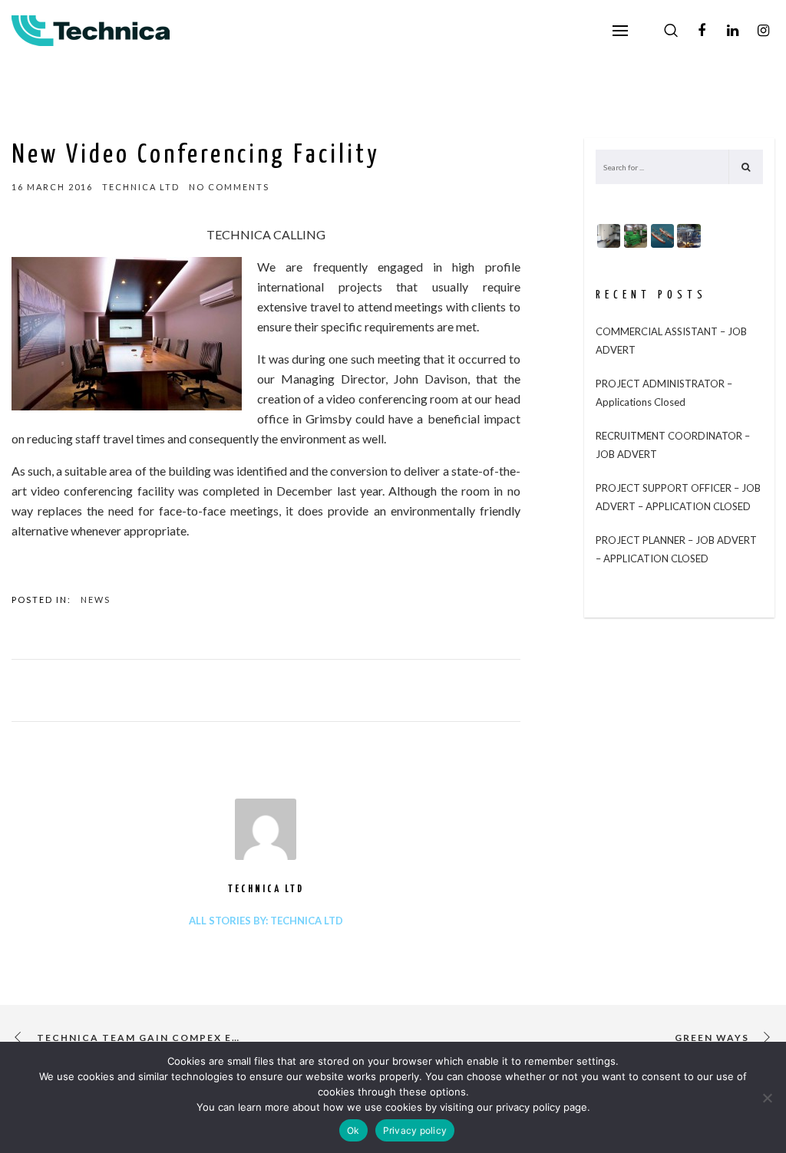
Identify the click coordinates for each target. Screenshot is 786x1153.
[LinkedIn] (732, 30)
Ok (353, 1130)
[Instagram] (762, 30)
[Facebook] (701, 30)
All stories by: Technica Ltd (266, 920)
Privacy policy (415, 1130)
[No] (766, 1097)
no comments (229, 187)
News (96, 600)
